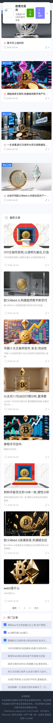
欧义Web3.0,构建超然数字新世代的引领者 (25, 300)
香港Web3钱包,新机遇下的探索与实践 (26, 655)
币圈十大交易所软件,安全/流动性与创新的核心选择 (25, 348)
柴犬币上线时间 (15, 43)
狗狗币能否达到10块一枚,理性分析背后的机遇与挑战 (26, 492)
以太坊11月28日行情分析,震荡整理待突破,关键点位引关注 (25, 396)
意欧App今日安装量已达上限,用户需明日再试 (30, 624)
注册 (30, 13)
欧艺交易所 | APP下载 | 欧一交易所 (17, 1)
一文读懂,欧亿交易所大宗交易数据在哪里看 (29, 144)
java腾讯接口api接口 (18, 632)
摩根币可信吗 (12, 444)
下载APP (40, 13)
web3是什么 (12, 588)
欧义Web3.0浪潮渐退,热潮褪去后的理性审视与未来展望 (25, 540)
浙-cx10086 (27, 718)
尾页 (36, 607)
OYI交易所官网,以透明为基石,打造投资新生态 (26, 252)
